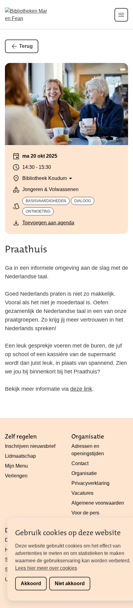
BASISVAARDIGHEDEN (46, 201)
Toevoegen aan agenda (48, 222)
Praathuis (26, 249)
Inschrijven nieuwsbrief (30, 446)
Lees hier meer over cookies (46, 568)
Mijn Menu (16, 465)
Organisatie (84, 473)
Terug (26, 46)
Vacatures (82, 493)
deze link (81, 389)
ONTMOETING (38, 211)
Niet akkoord (70, 583)
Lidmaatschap (20, 456)
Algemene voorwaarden (97, 503)
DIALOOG (82, 201)
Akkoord (31, 583)
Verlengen (16, 475)
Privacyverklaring (90, 483)
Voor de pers (85, 512)
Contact (79, 463)
